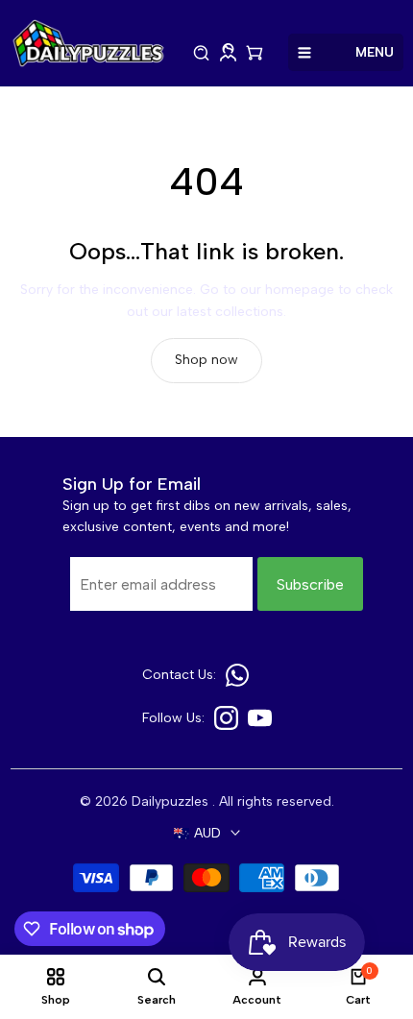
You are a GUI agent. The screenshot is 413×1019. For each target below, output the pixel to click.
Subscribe (310, 584)
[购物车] (254, 52)
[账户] (228, 53)
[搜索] (201, 53)
